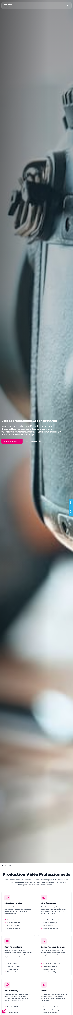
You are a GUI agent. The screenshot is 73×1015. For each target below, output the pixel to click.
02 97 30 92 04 (31, 441)
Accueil (3, 865)
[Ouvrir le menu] (67, 5)
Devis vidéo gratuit (10, 441)
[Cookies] (3, 1011)
